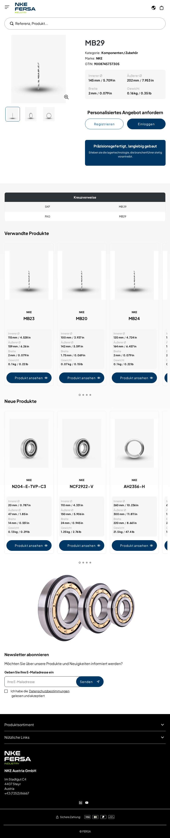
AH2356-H (134, 486)
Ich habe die (40, 693)
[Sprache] (153, 7)
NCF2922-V (81, 486)
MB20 (81, 318)
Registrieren (104, 124)
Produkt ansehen (29, 378)
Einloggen (146, 124)
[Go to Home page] (25, 8)
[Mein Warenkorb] (162, 7)
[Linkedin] (80, 802)
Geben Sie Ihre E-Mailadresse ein (29, 672)
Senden (86, 682)
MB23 (29, 318)
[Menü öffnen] (7, 7)
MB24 (134, 318)
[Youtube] (87, 802)
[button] (38, 69)
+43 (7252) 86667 (16, 793)
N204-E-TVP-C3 (29, 486)
